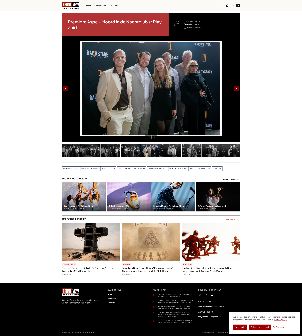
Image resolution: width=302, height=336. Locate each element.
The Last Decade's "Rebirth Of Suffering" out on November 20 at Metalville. (175, 295)
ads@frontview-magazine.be (209, 317)
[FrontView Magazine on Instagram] (200, 295)
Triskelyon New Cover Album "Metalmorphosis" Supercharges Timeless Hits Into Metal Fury (176, 301)
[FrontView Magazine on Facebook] (206, 295)
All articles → (233, 220)
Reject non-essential (260, 327)
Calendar (111, 302)
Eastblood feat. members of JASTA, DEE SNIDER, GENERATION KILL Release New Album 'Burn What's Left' (174, 314)
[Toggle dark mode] (227, 6)
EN (238, 6)
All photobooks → (231, 179)
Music (110, 295)
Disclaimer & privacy (207, 332)
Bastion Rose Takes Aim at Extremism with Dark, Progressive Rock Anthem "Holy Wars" (175, 307)
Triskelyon (126, 264)
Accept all (239, 327)
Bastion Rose (187, 264)
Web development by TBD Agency (229, 332)
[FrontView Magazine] (70, 292)
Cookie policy (280, 319)
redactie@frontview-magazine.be (211, 306)
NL (234, 6)
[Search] (220, 6)
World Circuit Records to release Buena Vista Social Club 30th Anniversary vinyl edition (175, 321)
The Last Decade (69, 264)
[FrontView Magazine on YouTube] (212, 295)
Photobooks (112, 298)
